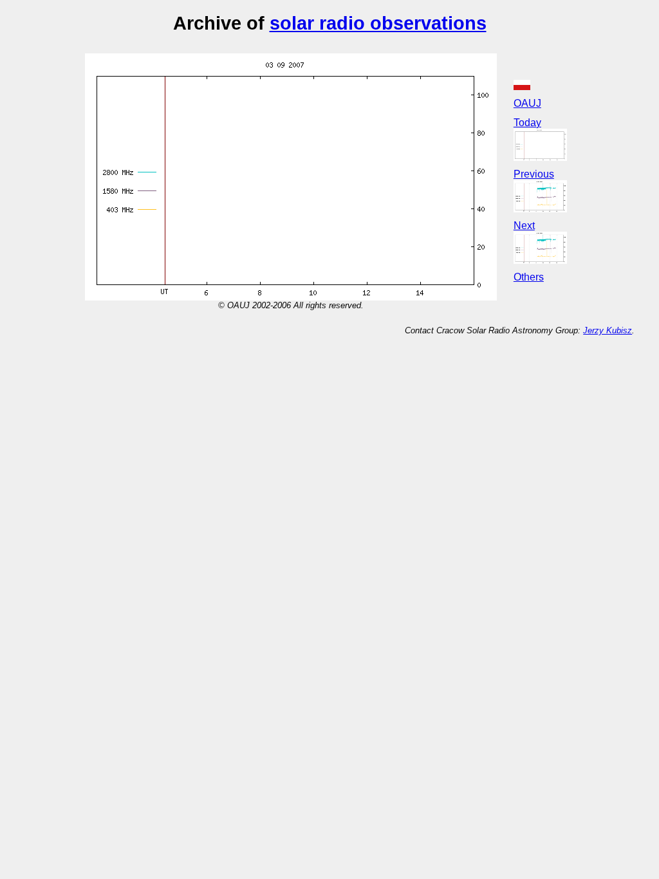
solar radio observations (378, 22)
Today (527, 122)
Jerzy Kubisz (607, 330)
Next (524, 225)
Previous (534, 174)
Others (529, 277)
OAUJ (527, 103)
